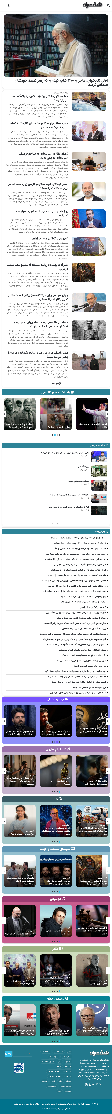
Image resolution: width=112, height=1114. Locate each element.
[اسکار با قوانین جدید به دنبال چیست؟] (56, 771)
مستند (44, 1081)
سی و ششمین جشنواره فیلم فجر (59, 1071)
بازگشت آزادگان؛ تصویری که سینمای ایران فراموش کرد (95, 783)
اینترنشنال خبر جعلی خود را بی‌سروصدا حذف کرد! (68, 494)
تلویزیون (68, 1061)
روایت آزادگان (83, 466)
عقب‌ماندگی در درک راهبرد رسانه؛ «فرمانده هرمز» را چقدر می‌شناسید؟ (38, 355)
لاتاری (53, 1081)
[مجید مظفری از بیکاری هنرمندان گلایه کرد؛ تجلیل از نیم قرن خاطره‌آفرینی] (89, 131)
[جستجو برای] (108, 6)
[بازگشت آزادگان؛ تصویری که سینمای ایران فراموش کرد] (92, 771)
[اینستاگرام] (97, 1084)
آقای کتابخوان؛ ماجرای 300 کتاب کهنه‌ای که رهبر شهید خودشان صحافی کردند (61, 83)
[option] (92, 414)
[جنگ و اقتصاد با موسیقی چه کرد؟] (20, 921)
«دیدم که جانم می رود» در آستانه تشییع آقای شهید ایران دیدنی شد (56, 733)
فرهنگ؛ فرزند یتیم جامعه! (78, 481)
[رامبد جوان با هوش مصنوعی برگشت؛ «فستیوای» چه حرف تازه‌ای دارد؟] (56, 821)
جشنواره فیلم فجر (48, 1061)
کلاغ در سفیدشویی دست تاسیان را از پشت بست (68, 507)
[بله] (90, 1084)
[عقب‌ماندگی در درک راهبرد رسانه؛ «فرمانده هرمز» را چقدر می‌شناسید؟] (89, 360)
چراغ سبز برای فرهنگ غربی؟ (22, 834)
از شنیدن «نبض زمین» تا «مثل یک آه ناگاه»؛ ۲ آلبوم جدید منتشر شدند (92, 930)
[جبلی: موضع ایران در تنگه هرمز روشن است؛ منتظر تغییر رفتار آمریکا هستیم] (89, 302)
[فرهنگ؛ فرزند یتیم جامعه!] (99, 485)
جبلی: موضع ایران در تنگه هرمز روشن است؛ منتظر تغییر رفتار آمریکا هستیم (38, 297)
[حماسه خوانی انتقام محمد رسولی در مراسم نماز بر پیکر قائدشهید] (20, 721)
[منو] (3, 6)
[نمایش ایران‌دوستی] (92, 970)
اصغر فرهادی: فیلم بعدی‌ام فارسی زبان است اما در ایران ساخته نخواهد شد (38, 186)
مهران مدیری (52, 1086)
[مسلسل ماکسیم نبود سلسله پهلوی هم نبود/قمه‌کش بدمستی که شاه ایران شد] (89, 330)
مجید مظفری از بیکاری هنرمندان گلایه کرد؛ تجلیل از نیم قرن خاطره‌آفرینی (38, 125)
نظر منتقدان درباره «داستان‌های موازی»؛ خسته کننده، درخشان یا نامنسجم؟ (20, 781)
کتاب (59, 1091)
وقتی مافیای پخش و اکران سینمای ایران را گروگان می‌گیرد (65, 452)
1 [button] (59, 435)
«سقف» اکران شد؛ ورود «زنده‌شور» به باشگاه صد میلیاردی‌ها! (40, 98)
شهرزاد (68, 1081)
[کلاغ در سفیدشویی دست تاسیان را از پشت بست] (99, 510)
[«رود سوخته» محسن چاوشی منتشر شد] (56, 921)
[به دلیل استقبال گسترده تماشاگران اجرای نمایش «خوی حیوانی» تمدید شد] (56, 970)
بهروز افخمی (66, 1056)
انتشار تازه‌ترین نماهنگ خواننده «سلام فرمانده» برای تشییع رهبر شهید (93, 731)
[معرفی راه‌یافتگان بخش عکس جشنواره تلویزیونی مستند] (56, 871)
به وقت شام (54, 1056)
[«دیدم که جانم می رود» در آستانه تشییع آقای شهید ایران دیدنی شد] (56, 721)
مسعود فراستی (65, 1086)
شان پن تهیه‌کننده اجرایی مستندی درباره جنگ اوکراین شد (56, 1032)
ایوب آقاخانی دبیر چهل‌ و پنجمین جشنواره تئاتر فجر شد (20, 982)
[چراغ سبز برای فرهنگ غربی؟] (20, 821)
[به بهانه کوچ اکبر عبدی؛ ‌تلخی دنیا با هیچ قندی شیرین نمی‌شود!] (56, 414)
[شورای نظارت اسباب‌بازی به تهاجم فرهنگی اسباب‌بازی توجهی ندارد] (89, 161)
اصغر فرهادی (58, 1051)
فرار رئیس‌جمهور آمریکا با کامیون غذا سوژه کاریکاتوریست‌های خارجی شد (92, 831)
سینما (59, 1066)
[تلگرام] (93, 1084)
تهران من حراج (28, 427)
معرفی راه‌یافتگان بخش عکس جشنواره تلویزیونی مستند (58, 883)
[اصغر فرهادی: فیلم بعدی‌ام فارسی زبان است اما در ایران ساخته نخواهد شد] (89, 191)
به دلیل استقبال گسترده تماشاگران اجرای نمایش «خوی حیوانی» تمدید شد (57, 980)
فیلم (60, 1081)
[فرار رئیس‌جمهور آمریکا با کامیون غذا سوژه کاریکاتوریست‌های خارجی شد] (92, 821)
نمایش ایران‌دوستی (98, 983)
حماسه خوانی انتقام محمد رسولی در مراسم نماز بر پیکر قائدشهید (20, 733)
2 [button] (57, 435)
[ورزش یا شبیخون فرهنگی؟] (92, 414)
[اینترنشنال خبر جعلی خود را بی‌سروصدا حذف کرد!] (99, 498)
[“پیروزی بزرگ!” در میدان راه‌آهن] (89, 246)
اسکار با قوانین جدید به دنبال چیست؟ (58, 783)
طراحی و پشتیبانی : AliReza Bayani (56, 1108)
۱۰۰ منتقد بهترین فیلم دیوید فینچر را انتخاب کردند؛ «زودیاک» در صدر (93, 1030)
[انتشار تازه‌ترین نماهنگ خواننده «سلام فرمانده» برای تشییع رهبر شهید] (92, 721)
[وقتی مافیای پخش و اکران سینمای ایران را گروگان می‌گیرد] (99, 456)
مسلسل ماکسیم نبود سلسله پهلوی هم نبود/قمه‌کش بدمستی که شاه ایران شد (41, 324)
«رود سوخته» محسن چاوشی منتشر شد (58, 932)
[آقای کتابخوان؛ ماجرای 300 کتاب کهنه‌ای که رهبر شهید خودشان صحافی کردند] (56, 45)
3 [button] (54, 435)
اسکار (69, 1051)
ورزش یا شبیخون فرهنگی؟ (96, 427)
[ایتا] (86, 1084)
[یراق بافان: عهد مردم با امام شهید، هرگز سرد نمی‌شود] (89, 218)
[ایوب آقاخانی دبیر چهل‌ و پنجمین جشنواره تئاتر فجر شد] (20, 970)
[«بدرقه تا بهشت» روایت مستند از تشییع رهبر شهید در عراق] (89, 272)
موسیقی (68, 1091)
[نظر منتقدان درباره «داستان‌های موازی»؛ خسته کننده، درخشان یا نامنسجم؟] (20, 771)
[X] (100, 1084)
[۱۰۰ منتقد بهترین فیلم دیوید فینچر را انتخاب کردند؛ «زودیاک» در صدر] (92, 1020)
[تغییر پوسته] (8, 6)
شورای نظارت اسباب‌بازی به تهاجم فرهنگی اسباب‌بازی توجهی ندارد (43, 156)
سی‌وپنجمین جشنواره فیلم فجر (60, 1076)
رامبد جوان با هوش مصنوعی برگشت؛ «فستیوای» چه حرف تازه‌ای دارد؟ (56, 831)
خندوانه (68, 1066)
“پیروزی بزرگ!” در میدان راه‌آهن (49, 239)
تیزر (59, 1061)
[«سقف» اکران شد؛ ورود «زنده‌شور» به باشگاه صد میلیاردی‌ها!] (89, 101)
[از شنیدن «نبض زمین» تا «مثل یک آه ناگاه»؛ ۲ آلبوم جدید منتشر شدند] (92, 921)
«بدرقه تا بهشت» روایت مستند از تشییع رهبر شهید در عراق (37, 267)
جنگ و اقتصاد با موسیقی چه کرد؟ (19, 933)
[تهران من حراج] (20, 414)
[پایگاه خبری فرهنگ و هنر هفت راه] (92, 5)
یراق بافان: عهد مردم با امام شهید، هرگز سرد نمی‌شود (41, 213)
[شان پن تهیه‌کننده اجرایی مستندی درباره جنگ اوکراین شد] (56, 1020)
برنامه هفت (46, 1051)
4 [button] (52, 435)
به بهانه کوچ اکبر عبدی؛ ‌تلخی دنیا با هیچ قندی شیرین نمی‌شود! (56, 426)
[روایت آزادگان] (99, 471)
